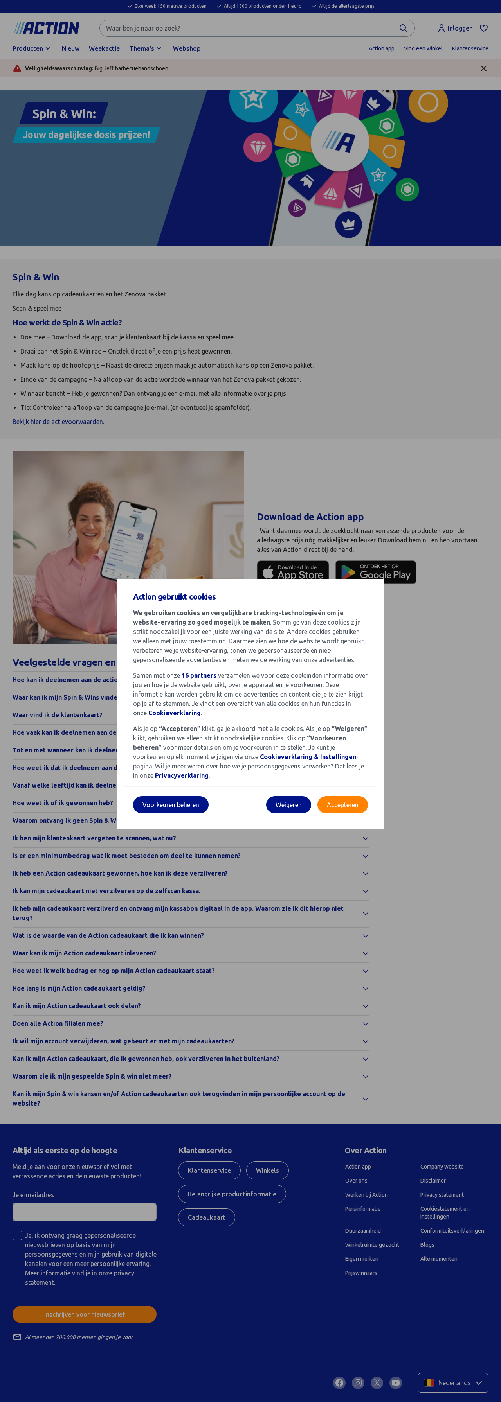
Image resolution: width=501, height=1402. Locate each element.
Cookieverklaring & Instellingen (308, 756)
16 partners (199, 675)
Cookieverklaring (174, 712)
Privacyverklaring (182, 775)
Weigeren (289, 804)
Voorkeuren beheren (170, 804)
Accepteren (343, 804)
